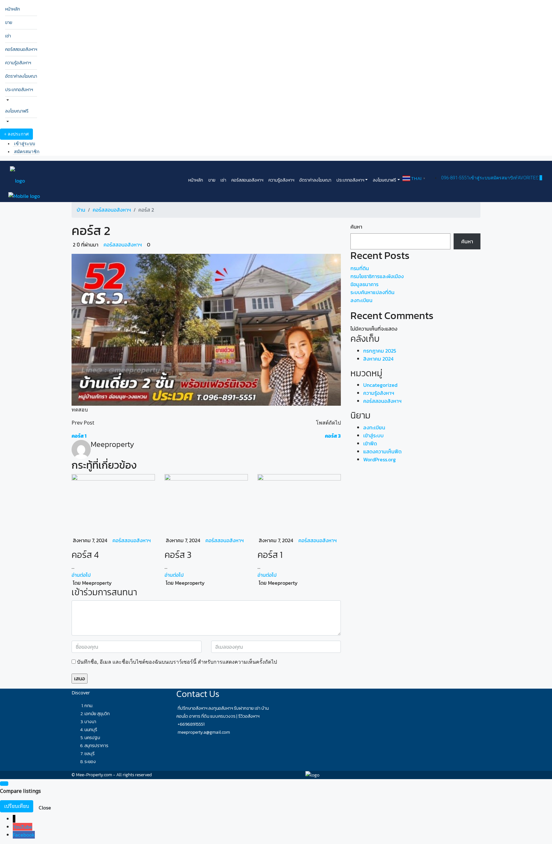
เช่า (8, 36)
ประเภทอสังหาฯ (19, 89)
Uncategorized (380, 385)
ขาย (8, 22)
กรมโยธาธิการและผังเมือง (377, 276)
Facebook (24, 835)
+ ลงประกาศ (16, 134)
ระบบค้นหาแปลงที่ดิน (372, 292)
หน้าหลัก (12, 9)
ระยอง (90, 761)
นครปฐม (92, 737)
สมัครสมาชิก (26, 151)
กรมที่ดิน (359, 268)
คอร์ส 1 (270, 554)
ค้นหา (356, 227)
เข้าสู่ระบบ (24, 143)
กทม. (88, 705)
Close (45, 807)
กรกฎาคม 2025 (379, 351)
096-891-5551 (455, 177)
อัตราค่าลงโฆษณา (21, 76)
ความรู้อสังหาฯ (18, 62)
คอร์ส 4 (85, 554)
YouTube (22, 827)
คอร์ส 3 (178, 554)
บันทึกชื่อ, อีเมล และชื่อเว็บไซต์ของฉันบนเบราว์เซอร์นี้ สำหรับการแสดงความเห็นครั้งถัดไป (177, 661)
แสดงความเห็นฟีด (382, 451)
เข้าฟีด (370, 443)
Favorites (529, 177)
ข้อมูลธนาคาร (364, 284)
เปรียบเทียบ (16, 806)
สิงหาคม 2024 (378, 359)
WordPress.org (379, 459)
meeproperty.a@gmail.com (204, 732)
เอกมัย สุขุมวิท (97, 713)
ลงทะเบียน (361, 300)
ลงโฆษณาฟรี (16, 111)
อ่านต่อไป (81, 575)
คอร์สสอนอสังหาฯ (21, 49)
